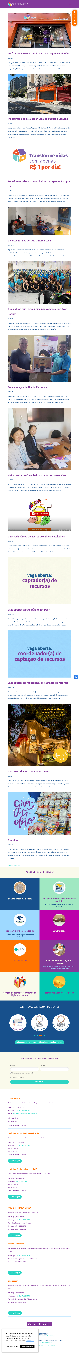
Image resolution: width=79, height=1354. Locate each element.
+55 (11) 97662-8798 (23, 1296)
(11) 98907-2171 (21, 1181)
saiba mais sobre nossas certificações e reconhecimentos (39, 1042)
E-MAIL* (42, 1066)
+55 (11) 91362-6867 (23, 1220)
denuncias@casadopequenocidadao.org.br (39, 1342)
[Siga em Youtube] (44, 1324)
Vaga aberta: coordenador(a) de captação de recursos (38, 682)
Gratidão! (13, 840)
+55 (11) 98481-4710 (23, 1110)
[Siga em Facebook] (39, 1324)
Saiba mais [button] (30, 1341)
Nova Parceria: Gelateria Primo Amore (29, 771)
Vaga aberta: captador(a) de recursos (29, 609)
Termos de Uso (41, 1345)
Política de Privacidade (17, 1077)
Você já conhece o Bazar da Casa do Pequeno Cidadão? (39, 53)
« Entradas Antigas (14, 865)
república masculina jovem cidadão (23, 1133)
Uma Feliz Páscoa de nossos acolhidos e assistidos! (36, 536)
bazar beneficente (16, 1244)
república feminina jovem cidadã (22, 1169)
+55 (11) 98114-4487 (23, 1256)
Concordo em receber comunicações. (23, 1073)
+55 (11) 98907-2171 (23, 1145)
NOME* (12, 1066)
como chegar (15, 1161)
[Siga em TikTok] (49, 1324)
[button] (34, 1035)
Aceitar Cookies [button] (27, 1346)
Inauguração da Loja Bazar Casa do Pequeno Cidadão (38, 118)
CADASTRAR (39, 1082)
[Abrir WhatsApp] (74, 1349)
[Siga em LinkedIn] (34, 1324)
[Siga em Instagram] (29, 1324)
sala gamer (13, 1281)
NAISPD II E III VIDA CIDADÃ (19, 1208)
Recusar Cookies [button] (12, 1346)
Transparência (51, 1345)
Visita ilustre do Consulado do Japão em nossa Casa (37, 475)
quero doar (74, 19)
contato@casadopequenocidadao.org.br (25, 1113)
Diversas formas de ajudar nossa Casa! (29, 240)
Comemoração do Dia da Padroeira (27, 387)
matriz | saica (14, 1098)
